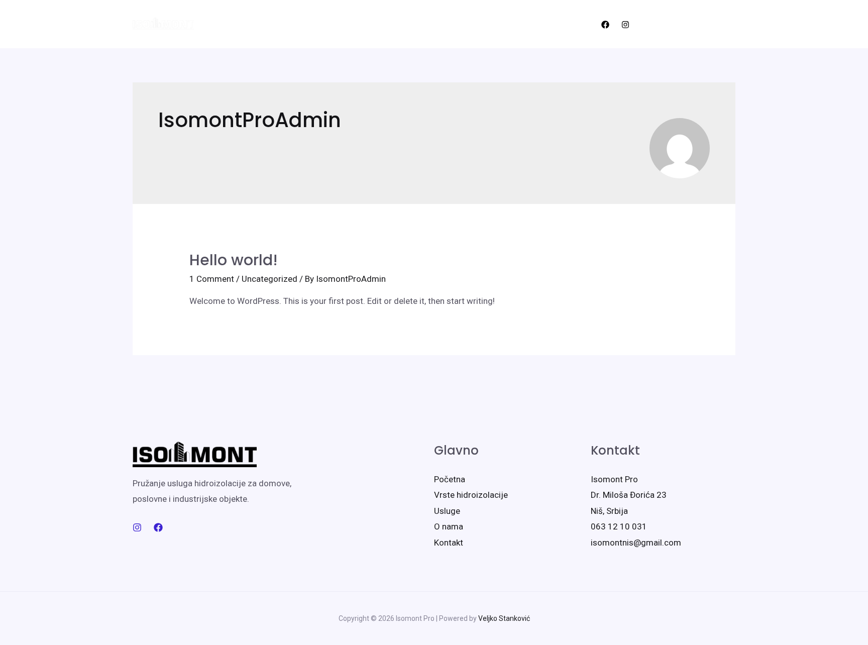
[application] (399, 24)
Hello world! (233, 260)
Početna (237, 24)
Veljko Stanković (504, 618)
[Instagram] (625, 25)
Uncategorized (269, 279)
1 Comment (211, 279)
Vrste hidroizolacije (355, 24)
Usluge (477, 24)
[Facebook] (605, 25)
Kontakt (522, 24)
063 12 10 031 (619, 526)
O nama (285, 24)
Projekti (434, 24)
